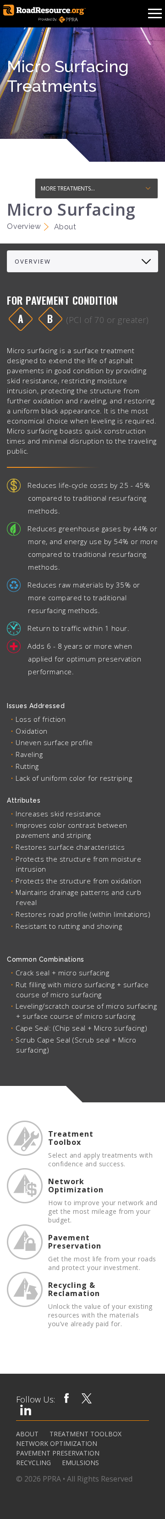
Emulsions (80, 1463)
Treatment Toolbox (85, 1434)
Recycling (33, 1463)
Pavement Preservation (57, 1453)
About (27, 1434)
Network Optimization (56, 1443)
